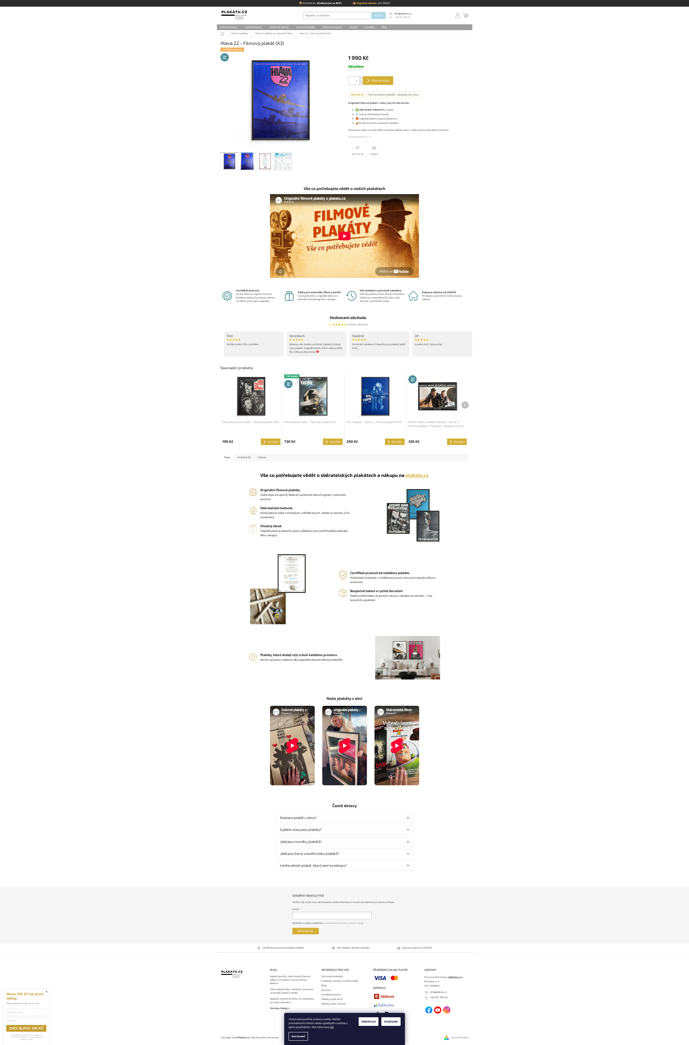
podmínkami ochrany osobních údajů (344, 923)
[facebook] (428, 1010)
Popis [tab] (227, 457)
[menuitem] (229, 27)
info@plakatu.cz (438, 992)
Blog (323, 985)
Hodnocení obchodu (348, 317)
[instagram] (446, 1010)
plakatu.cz (417, 475)
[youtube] (437, 1010)
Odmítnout (368, 1022)
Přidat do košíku (380, 80)
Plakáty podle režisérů (333, 1004)
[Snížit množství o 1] (361, 83)
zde (331, 1027)
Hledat (378, 15)
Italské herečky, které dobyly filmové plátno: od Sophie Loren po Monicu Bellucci (290, 980)
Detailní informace (358, 137)
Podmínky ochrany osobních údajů (339, 981)
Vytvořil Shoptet (460, 1037)
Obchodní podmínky (332, 976)
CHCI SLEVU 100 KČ (26, 1028)
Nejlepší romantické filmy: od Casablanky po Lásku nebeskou (292, 1000)
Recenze (326, 990)
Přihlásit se (305, 931)
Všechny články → (280, 1008)
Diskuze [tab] (262, 457)
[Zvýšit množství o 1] (361, 78)
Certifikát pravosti (331, 995)
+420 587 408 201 (439, 997)
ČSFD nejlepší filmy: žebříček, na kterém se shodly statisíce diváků (291, 991)
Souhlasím (391, 1022)
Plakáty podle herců (332, 999)
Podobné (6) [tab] (244, 457)
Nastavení (298, 1036)
